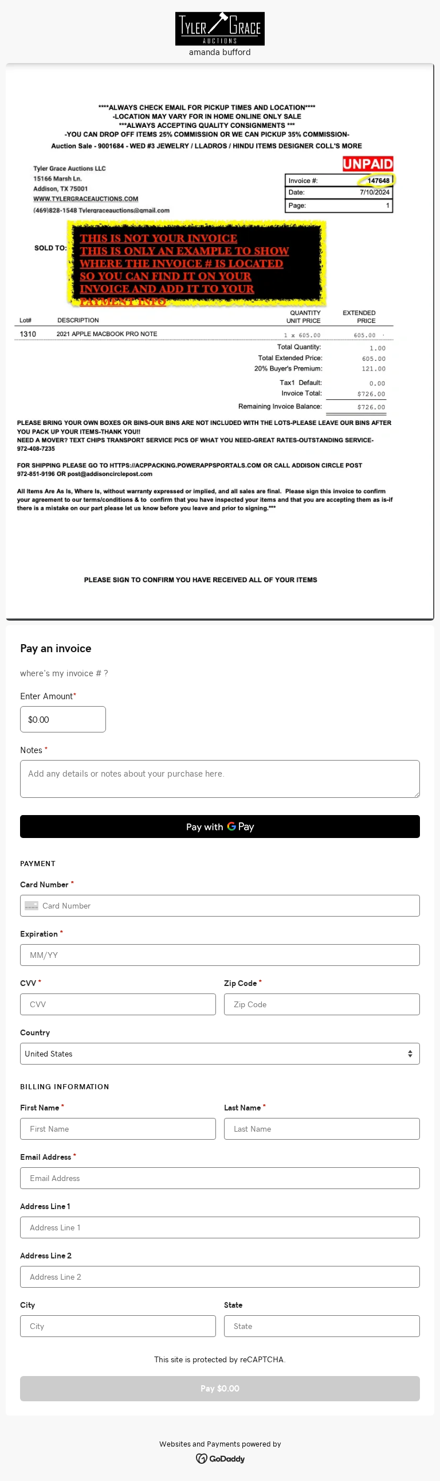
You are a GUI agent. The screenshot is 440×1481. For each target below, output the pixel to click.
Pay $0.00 (220, 1388)
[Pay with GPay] (220, 826)
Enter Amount (48, 695)
